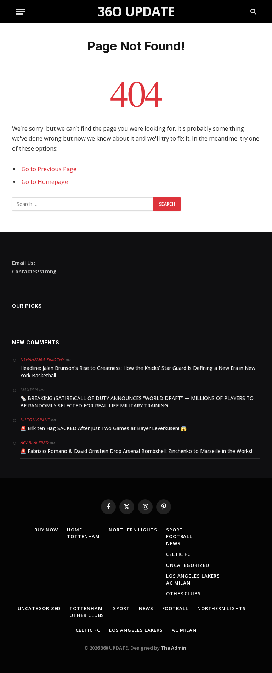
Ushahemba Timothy (42, 359)
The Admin (173, 648)
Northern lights (133, 529)
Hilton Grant (35, 419)
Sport (174, 529)
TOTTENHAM (83, 536)
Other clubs (183, 593)
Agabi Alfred (34, 442)
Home (74, 529)
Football (179, 536)
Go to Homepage (45, 181)
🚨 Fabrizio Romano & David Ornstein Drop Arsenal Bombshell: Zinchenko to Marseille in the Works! (136, 451)
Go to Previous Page (49, 169)
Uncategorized (187, 565)
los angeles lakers (193, 576)
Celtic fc (178, 554)
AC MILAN (178, 583)
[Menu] (20, 12)
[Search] (252, 12)
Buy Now (46, 529)
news (173, 543)
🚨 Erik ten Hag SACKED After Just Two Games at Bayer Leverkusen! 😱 (103, 428)
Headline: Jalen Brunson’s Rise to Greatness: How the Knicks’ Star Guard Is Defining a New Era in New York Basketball (137, 372)
